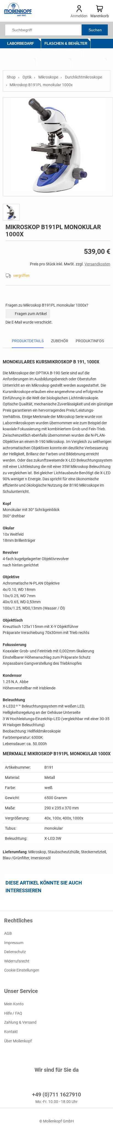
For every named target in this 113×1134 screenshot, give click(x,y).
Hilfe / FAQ (13, 1013)
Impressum (13, 942)
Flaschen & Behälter (65, 43)
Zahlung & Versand (20, 1022)
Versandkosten (97, 264)
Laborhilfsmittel (21, 53)
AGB (8, 933)
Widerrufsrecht (16, 961)
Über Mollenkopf (18, 1040)
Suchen (95, 30)
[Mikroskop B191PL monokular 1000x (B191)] (57, 146)
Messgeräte (53, 63)
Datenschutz (15, 952)
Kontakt (11, 1031)
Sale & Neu (89, 63)
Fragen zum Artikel (30, 313)
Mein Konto (14, 1004)
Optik (17, 63)
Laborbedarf (20, 43)
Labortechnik (62, 53)
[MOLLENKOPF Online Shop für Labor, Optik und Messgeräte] (18, 15)
